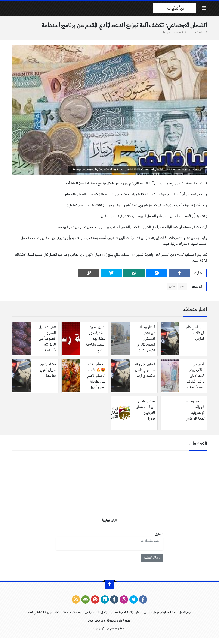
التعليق (159, 534)
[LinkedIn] (105, 599)
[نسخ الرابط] (88, 273)
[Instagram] (124, 599)
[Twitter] (111, 273)
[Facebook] (179, 273)
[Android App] (85, 599)
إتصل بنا (102, 612)
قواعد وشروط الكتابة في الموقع (43, 612)
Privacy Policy (72, 612)
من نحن (89, 612)
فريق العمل (185, 612)
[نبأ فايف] (174, 8)
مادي (172, 286)
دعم (182, 286)
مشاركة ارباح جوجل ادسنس (159, 612)
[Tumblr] (114, 599)
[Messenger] (156, 273)
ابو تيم (198, 32)
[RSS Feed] (76, 599)
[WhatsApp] (134, 273)
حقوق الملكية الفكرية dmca (125, 612)
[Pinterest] (95, 599)
